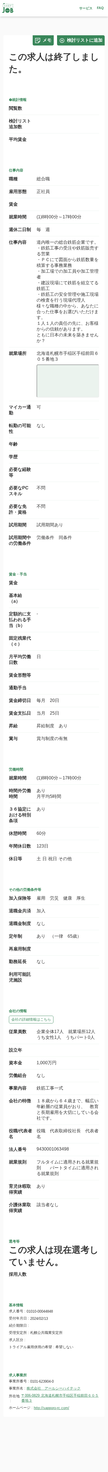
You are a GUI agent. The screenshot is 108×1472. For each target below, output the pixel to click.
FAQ (100, 8)
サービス (85, 8)
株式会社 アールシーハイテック (54, 1388)
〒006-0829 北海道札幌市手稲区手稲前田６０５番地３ (60, 1398)
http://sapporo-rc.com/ (51, 1408)
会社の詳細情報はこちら (31, 1019)
